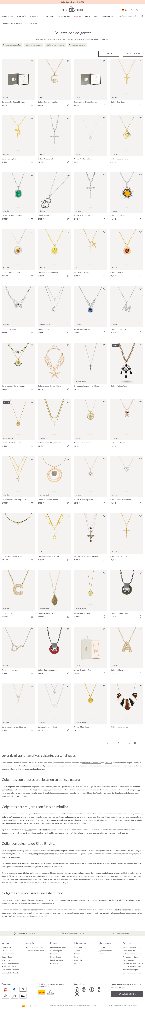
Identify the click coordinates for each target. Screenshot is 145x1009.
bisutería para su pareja (132, 820)
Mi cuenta (6, 960)
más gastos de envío (70, 1006)
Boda (87, 16)
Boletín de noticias (9, 966)
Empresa (101, 954)
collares (28, 830)
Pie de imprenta (129, 960)
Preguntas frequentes (10, 963)
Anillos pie (54, 963)
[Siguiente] (140, 743)
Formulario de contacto (35, 947)
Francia (77, 954)
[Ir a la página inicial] (72, 9)
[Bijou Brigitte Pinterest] (99, 989)
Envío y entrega (8, 954)
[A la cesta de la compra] (32, 105)
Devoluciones (7, 957)
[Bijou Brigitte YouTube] (76, 994)
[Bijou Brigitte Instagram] (84, 989)
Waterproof (64, 16)
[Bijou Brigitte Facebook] (91, 989)
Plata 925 (34, 16)
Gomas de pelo (56, 950)
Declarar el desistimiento (132, 966)
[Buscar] (142, 16)
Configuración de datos (132, 973)
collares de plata (37, 833)
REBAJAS (77, 16)
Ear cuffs (53, 954)
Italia (76, 957)
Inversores (102, 947)
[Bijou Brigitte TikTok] (76, 989)
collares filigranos (51, 833)
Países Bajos (79, 960)
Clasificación (133, 54)
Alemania (78, 947)
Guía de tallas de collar (10, 973)
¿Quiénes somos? (105, 950)
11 (135, 743)
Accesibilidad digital (130, 969)
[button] (131, 10)
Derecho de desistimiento (133, 963)
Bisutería (21, 16)
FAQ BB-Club (7, 950)
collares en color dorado (91, 762)
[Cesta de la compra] (142, 10)
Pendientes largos (57, 960)
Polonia (77, 963)
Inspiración (108, 16)
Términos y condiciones (132, 947)
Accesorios (48, 16)
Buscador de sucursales (35, 950)
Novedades (7, 16)
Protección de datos (130, 957)
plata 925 (108, 762)
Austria (77, 950)
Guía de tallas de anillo (10, 969)
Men (96, 16)
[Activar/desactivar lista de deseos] (32, 61)
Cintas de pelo (55, 957)
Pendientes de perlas (58, 947)
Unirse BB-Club (8, 947)
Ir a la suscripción (127, 994)
